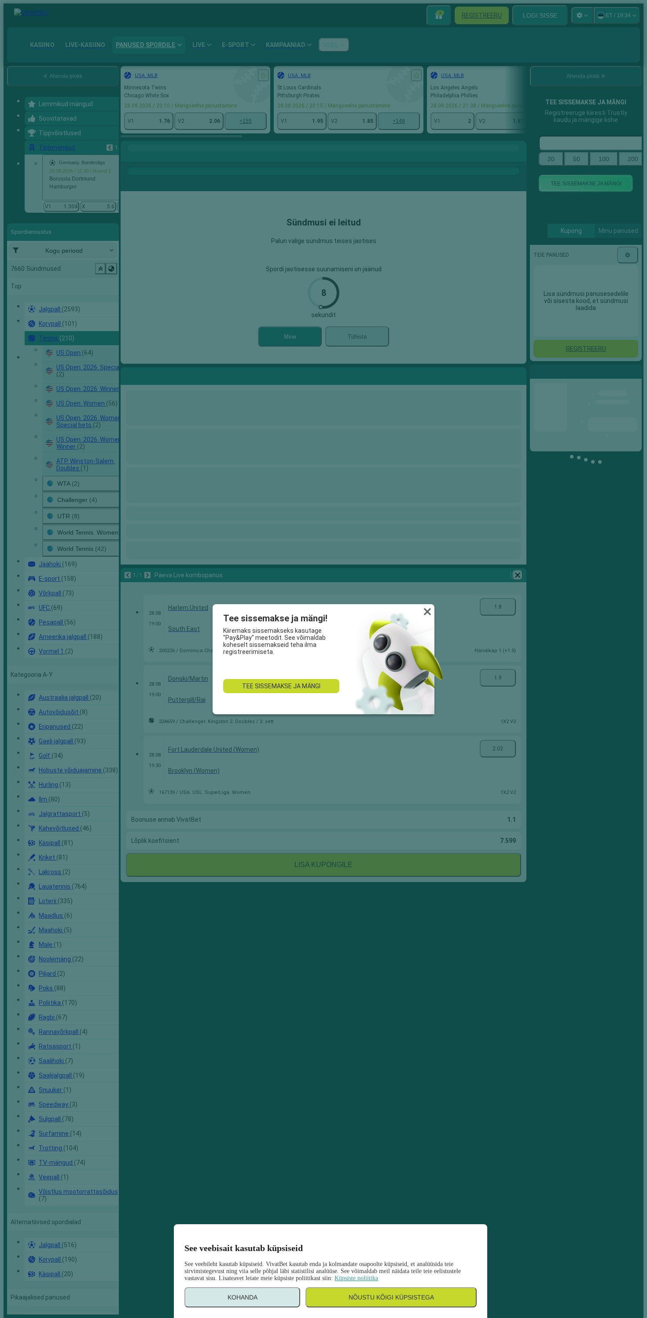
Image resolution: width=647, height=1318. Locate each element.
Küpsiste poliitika (356, 1278)
